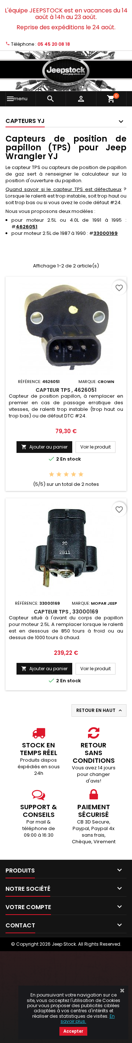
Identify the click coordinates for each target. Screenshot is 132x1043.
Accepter (73, 1031)
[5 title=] (81, 474)
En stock (70, 459)
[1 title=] (51, 474)
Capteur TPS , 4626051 (66, 390)
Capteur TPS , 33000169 (66, 611)
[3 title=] (66, 474)
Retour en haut (99, 710)
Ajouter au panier (44, 447)
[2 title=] (59, 474)
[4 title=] (73, 474)
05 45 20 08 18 (53, 44)
